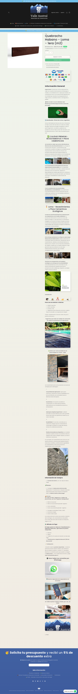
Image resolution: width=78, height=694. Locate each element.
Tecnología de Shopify (21, 690)
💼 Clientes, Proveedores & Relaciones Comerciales (28, 675)
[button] (9, 12)
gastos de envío (49, 48)
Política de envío (56, 690)
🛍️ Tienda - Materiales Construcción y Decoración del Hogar (39, 677)
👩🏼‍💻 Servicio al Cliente (45, 673)
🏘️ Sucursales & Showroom (46, 675)
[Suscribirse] (48, 665)
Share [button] (47, 634)
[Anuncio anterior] (8, 1)
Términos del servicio (48, 690)
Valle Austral (14, 690)
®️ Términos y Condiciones (33, 673)
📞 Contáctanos (56, 675)
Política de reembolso (30, 690)
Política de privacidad (39, 690)
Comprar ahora (57, 60)
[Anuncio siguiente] (70, 1)
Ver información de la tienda (52, 67)
